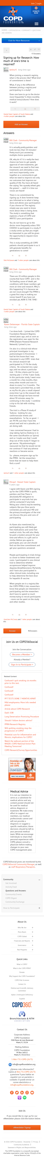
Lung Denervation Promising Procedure (22, 716)
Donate (36, 10)
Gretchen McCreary (10, 619)
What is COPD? (22, 964)
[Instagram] (27, 1092)
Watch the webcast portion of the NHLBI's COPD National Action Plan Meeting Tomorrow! (20, 744)
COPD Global (22, 936)
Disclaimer (27, 1142)
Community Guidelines (21, 1145)
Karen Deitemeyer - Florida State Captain (22, 324)
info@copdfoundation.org (21, 1085)
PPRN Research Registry (15, 724)
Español (22, 999)
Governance (22, 945)
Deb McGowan (9, 260)
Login (39, 3)
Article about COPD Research (17, 709)
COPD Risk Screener (22, 980)
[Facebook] (12, 1092)
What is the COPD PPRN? (22, 968)
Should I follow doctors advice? (18, 720)
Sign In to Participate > (22, 664)
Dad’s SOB (9, 712)
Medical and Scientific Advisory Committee (22, 989)
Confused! (9, 687)
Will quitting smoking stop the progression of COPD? (18, 729)
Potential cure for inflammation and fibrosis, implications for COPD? (20, 735)
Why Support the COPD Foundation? (22, 976)
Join (33, 3)
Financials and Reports (22, 941)
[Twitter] (17, 1092)
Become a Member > (22, 654)
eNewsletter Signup (22, 1127)
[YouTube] (32, 1092)
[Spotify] (24, 1097)
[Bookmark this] (35, 49)
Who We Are (22, 927)
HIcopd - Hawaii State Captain (22, 482)
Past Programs (22, 950)
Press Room (22, 932)
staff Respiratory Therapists (23, 867)
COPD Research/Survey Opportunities (21, 750)
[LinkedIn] (22, 1092)
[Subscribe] (39, 49)
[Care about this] (30, 49)
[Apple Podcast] (19, 1097)
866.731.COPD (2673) (26, 1071)
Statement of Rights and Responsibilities (22, 1147)
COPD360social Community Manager (18, 864)
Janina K (13, 69)
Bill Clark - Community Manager (23, 140)
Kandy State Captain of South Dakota (17, 114)
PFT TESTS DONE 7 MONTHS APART (20, 698)
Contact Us (22, 984)
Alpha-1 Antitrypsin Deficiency (22, 995)
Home (4, 30)
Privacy (35, 1142)
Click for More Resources (19, 40)
